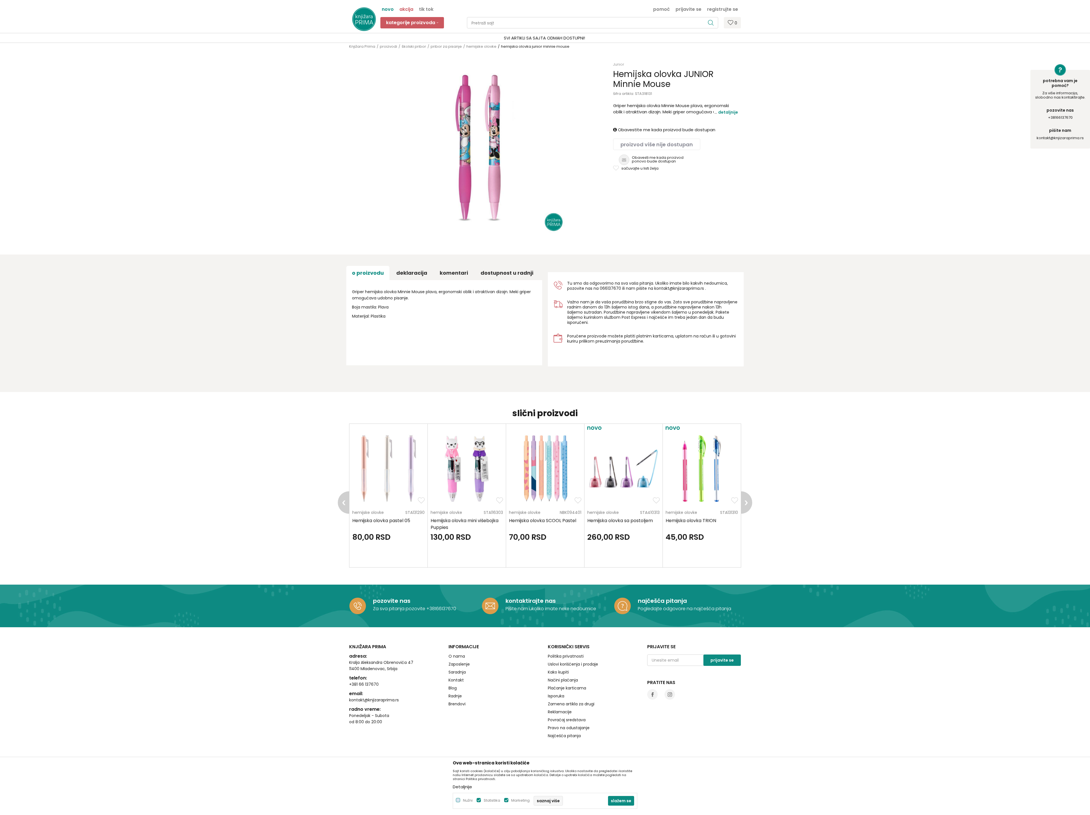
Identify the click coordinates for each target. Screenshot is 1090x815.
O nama (456, 656)
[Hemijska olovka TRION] (702, 468)
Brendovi (457, 704)
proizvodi (388, 46)
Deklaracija (411, 272)
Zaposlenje (459, 664)
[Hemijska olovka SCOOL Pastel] (545, 468)
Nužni (468, 800)
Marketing (520, 800)
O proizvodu (368, 272)
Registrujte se (722, 9)
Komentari (454, 272)
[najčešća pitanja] (622, 605)
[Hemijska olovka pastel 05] (388, 468)
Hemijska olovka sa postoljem (620, 520)
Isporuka (556, 696)
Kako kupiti (558, 672)
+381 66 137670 (364, 684)
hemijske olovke (481, 46)
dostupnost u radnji (507, 272)
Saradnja (457, 672)
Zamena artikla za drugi (571, 704)
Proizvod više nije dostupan (657, 144)
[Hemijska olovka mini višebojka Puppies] (467, 468)
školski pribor (414, 46)
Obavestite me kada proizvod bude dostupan (666, 130)
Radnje (455, 696)
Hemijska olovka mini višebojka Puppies (464, 524)
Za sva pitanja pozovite (399, 608)
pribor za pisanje (446, 46)
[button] (592, 22)
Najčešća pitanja (564, 736)
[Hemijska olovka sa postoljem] (623, 468)
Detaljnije (728, 112)
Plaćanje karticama (567, 688)
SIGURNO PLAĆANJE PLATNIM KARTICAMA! (530, 38)
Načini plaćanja (563, 680)
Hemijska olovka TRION (691, 520)
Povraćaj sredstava (567, 720)
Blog (452, 688)
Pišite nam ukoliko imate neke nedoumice (551, 608)
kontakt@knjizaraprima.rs (1060, 138)
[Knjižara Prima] (364, 19)
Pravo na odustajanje (569, 728)
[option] (545, 38)
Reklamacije (560, 712)
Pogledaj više (588, 38)
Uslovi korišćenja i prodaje (573, 664)
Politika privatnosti (566, 656)
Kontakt (456, 680)
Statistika (492, 800)
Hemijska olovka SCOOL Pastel (542, 520)
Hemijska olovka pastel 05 (381, 520)
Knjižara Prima (362, 46)
